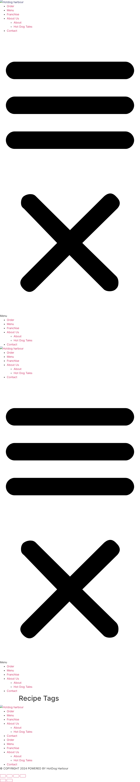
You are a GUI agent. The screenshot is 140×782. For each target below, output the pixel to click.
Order (10, 6)
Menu (10, 10)
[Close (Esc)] (23, 775)
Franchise (13, 14)
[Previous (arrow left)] (3, 780)
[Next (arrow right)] (9, 780)
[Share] (16, 775)
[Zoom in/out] (3, 775)
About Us (13, 18)
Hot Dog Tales (23, 26)
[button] (70, 175)
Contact (12, 30)
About (18, 22)
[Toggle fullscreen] (9, 775)
